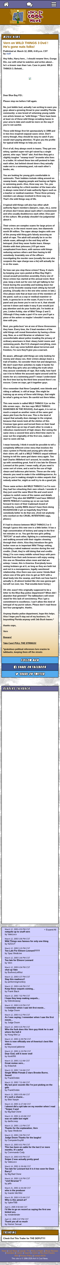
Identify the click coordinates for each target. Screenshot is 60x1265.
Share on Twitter (32, 674)
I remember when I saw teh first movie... (25, 1007)
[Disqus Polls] (30, 729)
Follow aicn (30, 660)
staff (8, 53)
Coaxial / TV (24, 1251)
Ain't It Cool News (35, 16)
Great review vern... (15, 1063)
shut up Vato (11, 969)
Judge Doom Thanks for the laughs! (23, 1137)
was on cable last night (16, 1118)
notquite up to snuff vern (17, 931)
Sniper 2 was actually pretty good (22, 1159)
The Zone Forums (47, 1253)
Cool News (12, 1251)
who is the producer (15, 1190)
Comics (19, 1253)
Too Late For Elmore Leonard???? (22, 950)
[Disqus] (30, 804)
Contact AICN (39, 1256)
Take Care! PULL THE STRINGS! (19, 643)
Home (4, 1251)
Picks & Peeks (37, 1251)
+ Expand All (50, 929)
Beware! (7, 637)
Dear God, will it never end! (18, 1053)
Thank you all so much (16, 1221)
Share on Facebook (31, 667)
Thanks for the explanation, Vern (21, 1128)
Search (27, 1253)
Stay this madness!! (15, 979)
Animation (10, 1253)
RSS (16, 1256)
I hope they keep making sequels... (22, 998)
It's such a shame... (14, 1097)
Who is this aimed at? (16, 1200)
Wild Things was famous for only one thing (26, 941)
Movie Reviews (51, 1251)
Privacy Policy (26, 1256)
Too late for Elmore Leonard (19, 960)
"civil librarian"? (13, 1181)
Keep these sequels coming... (20, 988)
